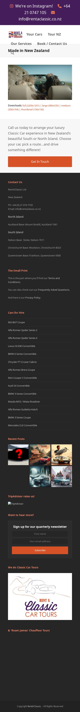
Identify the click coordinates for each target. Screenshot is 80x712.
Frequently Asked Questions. (54, 289)
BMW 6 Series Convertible (22, 354)
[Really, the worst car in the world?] (40, 476)
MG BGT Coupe (16, 322)
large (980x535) (50, 105)
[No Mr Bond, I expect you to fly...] (61, 454)
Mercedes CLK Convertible (22, 425)
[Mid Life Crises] (61, 476)
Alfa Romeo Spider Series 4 (22, 338)
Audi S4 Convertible (19, 385)
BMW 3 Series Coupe (19, 417)
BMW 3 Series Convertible (22, 393)
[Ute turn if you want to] (18, 476)
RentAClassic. (34, 706)
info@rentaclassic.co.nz (40, 19)
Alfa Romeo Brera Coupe (21, 369)
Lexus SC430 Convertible (21, 346)
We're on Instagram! (34, 6)
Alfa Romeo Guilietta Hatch (23, 409)
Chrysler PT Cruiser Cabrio (22, 362)
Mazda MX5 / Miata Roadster (24, 401)
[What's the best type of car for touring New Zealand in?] (18, 454)
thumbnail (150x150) (32, 109)
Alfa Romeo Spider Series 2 (22, 330)
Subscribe (40, 550)
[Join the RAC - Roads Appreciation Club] (40, 454)
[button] (12, 53)
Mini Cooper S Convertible (22, 377)
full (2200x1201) (31, 105)
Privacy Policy (32, 297)
